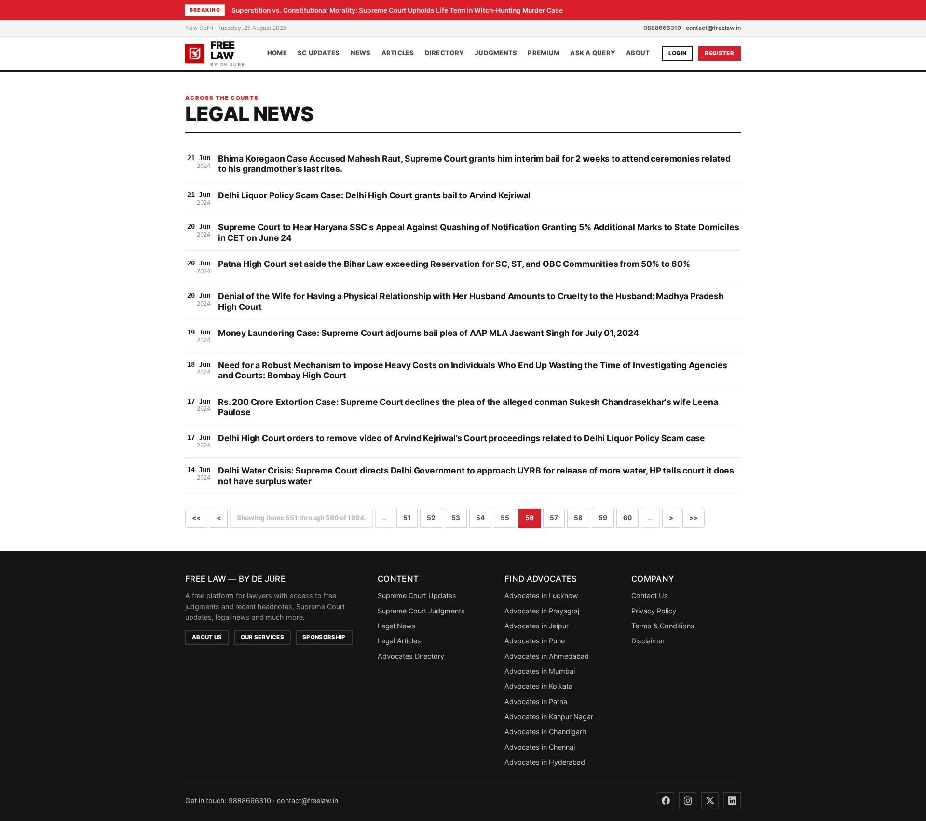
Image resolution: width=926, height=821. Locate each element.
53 (455, 518)
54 (480, 518)
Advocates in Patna (535, 701)
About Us (207, 637)
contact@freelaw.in (713, 27)
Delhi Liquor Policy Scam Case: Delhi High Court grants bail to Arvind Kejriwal (374, 195)
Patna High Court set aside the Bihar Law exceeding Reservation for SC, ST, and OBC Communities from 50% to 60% (454, 264)
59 (603, 518)
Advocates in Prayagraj (541, 611)
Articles (397, 53)
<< (196, 518)
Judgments (496, 53)
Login (677, 53)
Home (277, 53)
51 (407, 518)
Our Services (262, 637)
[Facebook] (665, 800)
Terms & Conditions (662, 626)
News (361, 53)
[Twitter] (710, 800)
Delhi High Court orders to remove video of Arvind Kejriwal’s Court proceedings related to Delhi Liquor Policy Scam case (461, 438)
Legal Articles (399, 641)
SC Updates (319, 53)
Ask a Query (592, 53)
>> (693, 518)
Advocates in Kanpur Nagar (548, 716)
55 (505, 518)
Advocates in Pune (534, 641)
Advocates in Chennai (539, 747)
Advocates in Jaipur (536, 626)
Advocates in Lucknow (541, 595)
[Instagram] (687, 800)
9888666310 (662, 27)
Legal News (397, 626)
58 (578, 518)
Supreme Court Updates (417, 595)
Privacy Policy (653, 611)
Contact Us (649, 595)
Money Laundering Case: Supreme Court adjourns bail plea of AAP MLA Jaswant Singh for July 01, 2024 (428, 333)
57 (554, 518)
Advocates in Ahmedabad (546, 656)
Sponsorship (324, 637)
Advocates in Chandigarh (545, 731)
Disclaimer (648, 641)
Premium (543, 53)
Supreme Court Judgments (421, 611)
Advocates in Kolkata (538, 686)
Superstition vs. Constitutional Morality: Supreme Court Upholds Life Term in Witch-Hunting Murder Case (397, 10)
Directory (444, 53)
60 (627, 518)
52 (431, 518)
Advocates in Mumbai (539, 671)
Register (719, 53)
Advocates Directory (411, 656)
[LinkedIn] (732, 800)
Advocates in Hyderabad (544, 762)
